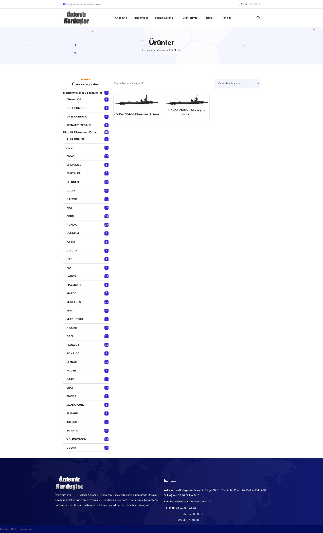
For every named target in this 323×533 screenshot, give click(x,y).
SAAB (70, 379)
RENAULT (72, 362)
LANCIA (71, 276)
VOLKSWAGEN (76, 439)
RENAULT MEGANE (78, 125)
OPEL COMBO (75, 108)
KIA (68, 268)
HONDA (71, 225)
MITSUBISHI (74, 319)
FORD (70, 216)
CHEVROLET (74, 165)
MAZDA (71, 293)
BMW (70, 156)
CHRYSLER (73, 173)
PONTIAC (72, 353)
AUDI (69, 148)
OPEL (70, 336)
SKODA (71, 396)
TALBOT (72, 422)
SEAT (70, 388)
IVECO (70, 242)
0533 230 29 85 (193, 514)
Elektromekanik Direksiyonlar (82, 93)
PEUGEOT (72, 345)
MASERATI (73, 285)
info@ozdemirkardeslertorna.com (84, 4)
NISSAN (71, 328)
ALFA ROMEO (75, 139)
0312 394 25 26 (186, 508)
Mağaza (161, 50)
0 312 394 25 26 (251, 4)
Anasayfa (147, 50)
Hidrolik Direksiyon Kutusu (80, 132)
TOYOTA (72, 430)
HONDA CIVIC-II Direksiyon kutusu (136, 114)
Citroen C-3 (74, 99)
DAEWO (71, 199)
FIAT (69, 208)
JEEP (69, 259)
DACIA (70, 190)
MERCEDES (73, 302)
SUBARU (72, 413)
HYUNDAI (72, 233)
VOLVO (71, 448)
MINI (69, 310)
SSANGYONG (75, 405)
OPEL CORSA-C (76, 117)
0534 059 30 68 (188, 520)
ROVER (71, 370)
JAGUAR (71, 250)
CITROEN (72, 182)
